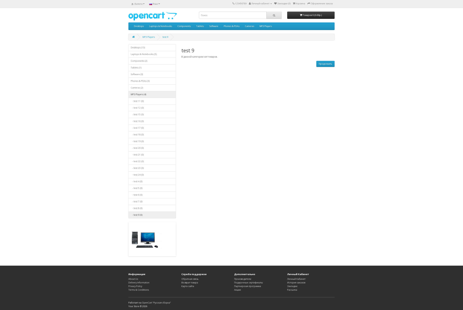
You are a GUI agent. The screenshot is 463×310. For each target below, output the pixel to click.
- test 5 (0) (136, 188)
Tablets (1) (136, 67)
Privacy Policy (135, 286)
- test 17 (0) (137, 127)
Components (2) (139, 60)
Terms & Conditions (138, 289)
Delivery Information (138, 282)
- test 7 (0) (136, 201)
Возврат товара (189, 282)
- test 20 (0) (137, 147)
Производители (242, 279)
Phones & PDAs (231, 26)
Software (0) (137, 74)
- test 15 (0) (137, 114)
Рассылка (292, 289)
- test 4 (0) (136, 181)
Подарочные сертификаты (248, 282)
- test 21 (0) (137, 154)
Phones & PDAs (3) (140, 81)
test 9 (165, 37)
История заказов (296, 282)
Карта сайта (187, 286)
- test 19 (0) (137, 141)
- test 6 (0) (136, 194)
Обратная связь (190, 279)
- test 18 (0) (137, 134)
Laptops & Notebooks (160, 26)
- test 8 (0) (136, 208)
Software (213, 26)
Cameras (249, 26)
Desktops (139, 26)
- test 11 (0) (137, 101)
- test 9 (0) (136, 214)
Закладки (292, 286)
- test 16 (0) (137, 121)
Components (184, 26)
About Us (133, 279)
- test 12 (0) (137, 107)
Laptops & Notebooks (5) (144, 54)
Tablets (200, 26)
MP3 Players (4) (138, 94)
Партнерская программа (247, 286)
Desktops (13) (138, 47)
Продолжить (325, 63)
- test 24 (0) (137, 174)
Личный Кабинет (296, 279)
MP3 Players (266, 26)
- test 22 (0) (137, 161)
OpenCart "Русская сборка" (156, 302)
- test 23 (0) (137, 168)
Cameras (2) (137, 87)
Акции (237, 289)
